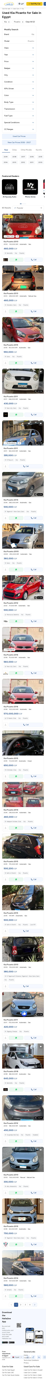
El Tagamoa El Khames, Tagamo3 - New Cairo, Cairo (23, 976)
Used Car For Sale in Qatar (33, 1375)
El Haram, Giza (11, 718)
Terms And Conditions (31, 1360)
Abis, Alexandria (11, 1186)
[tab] (6, 150)
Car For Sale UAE (8, 1372)
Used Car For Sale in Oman (33, 1378)
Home (26, 1355)
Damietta (9, 253)
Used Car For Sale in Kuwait (33, 1370)
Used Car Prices (19, 136)
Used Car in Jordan (30, 1372)
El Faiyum (10, 460)
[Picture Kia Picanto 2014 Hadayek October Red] (23, 794)
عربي (22, 3)
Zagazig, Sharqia (12, 1031)
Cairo (8, 356)
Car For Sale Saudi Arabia (10, 1375)
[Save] (41, 217)
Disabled (35, 1135)
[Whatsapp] (16, 260)
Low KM (32, 925)
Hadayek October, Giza (14, 821)
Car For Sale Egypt (8, 1370)
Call (34, 260)
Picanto (21, 253)
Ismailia (9, 1290)
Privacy (26, 1363)
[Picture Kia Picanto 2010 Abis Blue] (23, 1159)
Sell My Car (36, 4)
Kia (16, 253)
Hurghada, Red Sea (13, 1135)
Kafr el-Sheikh (11, 873)
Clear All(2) (30, 22)
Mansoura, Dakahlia (13, 615)
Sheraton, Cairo (11, 305)
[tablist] (23, 150)
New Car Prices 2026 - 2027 (19, 142)
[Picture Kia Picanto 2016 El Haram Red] (23, 691)
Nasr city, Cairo (11, 408)
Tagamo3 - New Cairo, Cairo (15, 511)
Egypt (17, 1357)
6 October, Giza (11, 770)
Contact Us (27, 1358)
